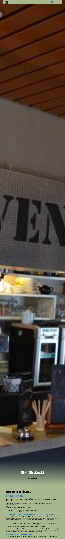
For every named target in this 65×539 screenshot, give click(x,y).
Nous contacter (48, 2)
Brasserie (35, 2)
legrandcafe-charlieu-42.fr (31, 499)
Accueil (29, 2)
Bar (32, 2)
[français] (52, 2)
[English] (55, 2)
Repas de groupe (41, 2)
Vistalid (14, 504)
